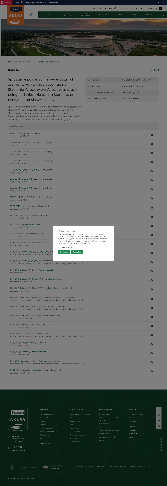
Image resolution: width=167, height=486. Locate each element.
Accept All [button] (77, 252)
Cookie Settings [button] (65, 247)
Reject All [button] (64, 252)
